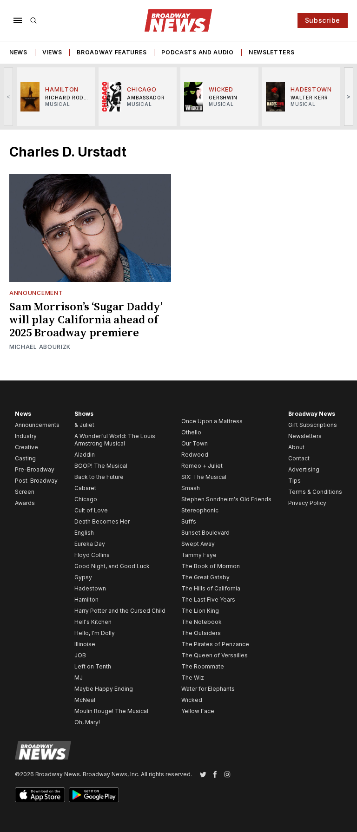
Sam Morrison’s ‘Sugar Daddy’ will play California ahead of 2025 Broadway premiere (86, 320)
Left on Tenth (92, 666)
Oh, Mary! (87, 722)
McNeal (84, 699)
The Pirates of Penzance (215, 644)
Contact (299, 458)
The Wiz (192, 677)
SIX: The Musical (203, 476)
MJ (78, 677)
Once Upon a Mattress (212, 421)
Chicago (85, 499)
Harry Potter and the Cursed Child (119, 610)
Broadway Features (111, 52)
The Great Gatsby (205, 577)
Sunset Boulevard (205, 532)
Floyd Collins (92, 554)
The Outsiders (201, 632)
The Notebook (201, 621)
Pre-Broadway (34, 469)
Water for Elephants (208, 688)
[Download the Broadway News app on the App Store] (40, 794)
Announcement (36, 292)
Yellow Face (197, 711)
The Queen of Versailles (214, 655)
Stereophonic (199, 510)
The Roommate (202, 666)
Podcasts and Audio (197, 52)
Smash (190, 488)
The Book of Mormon (210, 566)
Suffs (188, 521)
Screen (24, 491)
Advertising (303, 469)
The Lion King (200, 610)
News (18, 52)
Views (52, 52)
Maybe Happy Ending (103, 688)
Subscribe (322, 20)
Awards (25, 502)
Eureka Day (89, 543)
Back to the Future (99, 476)
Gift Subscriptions (312, 424)
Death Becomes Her (102, 521)
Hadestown (90, 588)
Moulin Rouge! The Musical (111, 711)
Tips (294, 480)
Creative (26, 447)
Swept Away (198, 543)
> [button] (349, 96)
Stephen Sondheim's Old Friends (226, 499)
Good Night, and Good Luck (112, 566)
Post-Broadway (36, 480)
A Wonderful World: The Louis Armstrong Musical (114, 439)
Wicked (191, 699)
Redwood (194, 454)
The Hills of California (210, 588)
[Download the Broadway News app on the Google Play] (94, 794)
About (296, 447)
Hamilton (86, 599)
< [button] (9, 96)
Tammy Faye (199, 554)
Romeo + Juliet (202, 465)
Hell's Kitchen (93, 621)
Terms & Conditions (315, 491)
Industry (26, 435)
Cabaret (85, 488)
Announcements (37, 424)
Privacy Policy (307, 502)
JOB (80, 655)
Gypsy (83, 577)
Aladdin (84, 454)
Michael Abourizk (40, 346)
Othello (191, 432)
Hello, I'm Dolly (94, 632)
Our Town (194, 443)
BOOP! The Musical (100, 465)
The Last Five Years (208, 599)
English (84, 532)
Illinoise (84, 644)
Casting (25, 458)
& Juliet (84, 424)
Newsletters (272, 52)
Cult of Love (91, 510)
